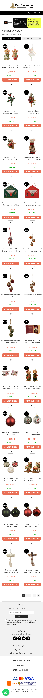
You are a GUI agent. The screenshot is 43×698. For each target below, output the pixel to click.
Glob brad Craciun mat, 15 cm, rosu (11, 433)
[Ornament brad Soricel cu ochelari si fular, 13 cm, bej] (32, 145)
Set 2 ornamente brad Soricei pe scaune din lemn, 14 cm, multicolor (32, 479)
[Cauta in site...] (40, 13)
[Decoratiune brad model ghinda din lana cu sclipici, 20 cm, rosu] (10, 283)
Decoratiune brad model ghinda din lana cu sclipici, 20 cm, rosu (10, 296)
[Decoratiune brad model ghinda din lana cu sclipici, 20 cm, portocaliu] (32, 237)
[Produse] (3, 13)
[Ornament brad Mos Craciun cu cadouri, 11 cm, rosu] (10, 237)
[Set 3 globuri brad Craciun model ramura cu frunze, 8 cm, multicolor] (10, 466)
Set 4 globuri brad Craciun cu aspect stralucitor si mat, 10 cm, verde (10, 525)
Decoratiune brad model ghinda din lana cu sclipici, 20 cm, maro (32, 296)
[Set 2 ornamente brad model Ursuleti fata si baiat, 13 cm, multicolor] (32, 374)
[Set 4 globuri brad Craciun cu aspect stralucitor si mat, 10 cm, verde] (10, 512)
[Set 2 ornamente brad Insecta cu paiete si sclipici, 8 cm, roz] (10, 374)
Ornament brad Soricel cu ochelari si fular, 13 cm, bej (32, 158)
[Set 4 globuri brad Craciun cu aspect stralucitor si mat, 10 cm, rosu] (32, 512)
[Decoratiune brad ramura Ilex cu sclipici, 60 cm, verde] (10, 99)
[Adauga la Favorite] (10, 84)
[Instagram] (28, 638)
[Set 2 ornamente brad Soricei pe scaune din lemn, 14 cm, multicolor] (32, 466)
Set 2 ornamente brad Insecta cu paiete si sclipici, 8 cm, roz (10, 387)
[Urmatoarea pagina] (38, 595)
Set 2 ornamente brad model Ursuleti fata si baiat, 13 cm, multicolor (32, 387)
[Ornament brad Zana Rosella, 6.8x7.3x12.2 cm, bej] (32, 53)
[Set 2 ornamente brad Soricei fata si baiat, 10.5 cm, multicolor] (10, 53)
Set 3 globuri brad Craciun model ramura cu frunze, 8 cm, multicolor (10, 479)
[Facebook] (15, 638)
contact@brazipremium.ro (22, 653)
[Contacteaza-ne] (29, 13)
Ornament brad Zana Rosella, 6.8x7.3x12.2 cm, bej (32, 66)
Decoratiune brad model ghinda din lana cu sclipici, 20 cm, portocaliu (32, 250)
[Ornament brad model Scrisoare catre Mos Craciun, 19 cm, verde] (10, 191)
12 (35, 595)
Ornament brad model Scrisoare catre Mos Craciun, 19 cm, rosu (32, 204)
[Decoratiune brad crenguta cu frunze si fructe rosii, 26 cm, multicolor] (10, 145)
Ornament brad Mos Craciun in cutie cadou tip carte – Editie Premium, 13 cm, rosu (32, 342)
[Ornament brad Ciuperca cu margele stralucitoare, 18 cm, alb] (10, 558)
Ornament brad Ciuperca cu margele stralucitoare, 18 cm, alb (10, 571)
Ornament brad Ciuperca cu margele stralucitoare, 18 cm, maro (32, 571)
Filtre (12, 39)
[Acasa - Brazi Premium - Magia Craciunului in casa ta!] (21, 5)
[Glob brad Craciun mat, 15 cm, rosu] (10, 420)
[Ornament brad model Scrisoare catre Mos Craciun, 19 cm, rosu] (32, 191)
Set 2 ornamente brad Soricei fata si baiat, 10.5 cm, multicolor (10, 66)
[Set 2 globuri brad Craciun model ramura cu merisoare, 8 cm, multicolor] (32, 420)
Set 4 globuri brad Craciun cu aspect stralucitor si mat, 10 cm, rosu (32, 525)
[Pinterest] (19, 638)
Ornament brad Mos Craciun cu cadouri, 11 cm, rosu (10, 250)
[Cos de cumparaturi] (35, 13)
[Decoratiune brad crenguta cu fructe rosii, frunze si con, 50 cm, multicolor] (32, 99)
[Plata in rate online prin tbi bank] (21, 23)
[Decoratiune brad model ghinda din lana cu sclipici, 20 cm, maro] (32, 283)
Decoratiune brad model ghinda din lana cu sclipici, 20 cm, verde (10, 342)
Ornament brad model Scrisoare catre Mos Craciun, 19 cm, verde (10, 204)
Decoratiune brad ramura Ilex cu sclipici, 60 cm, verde (10, 112)
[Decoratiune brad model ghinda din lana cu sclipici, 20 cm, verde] (10, 328)
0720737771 (22, 650)
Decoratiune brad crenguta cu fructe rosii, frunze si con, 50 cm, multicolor (32, 112)
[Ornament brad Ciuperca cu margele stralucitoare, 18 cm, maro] (32, 558)
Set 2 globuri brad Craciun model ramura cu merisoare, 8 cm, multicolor (32, 433)
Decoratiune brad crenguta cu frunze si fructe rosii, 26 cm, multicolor (11, 158)
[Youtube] (24, 638)
